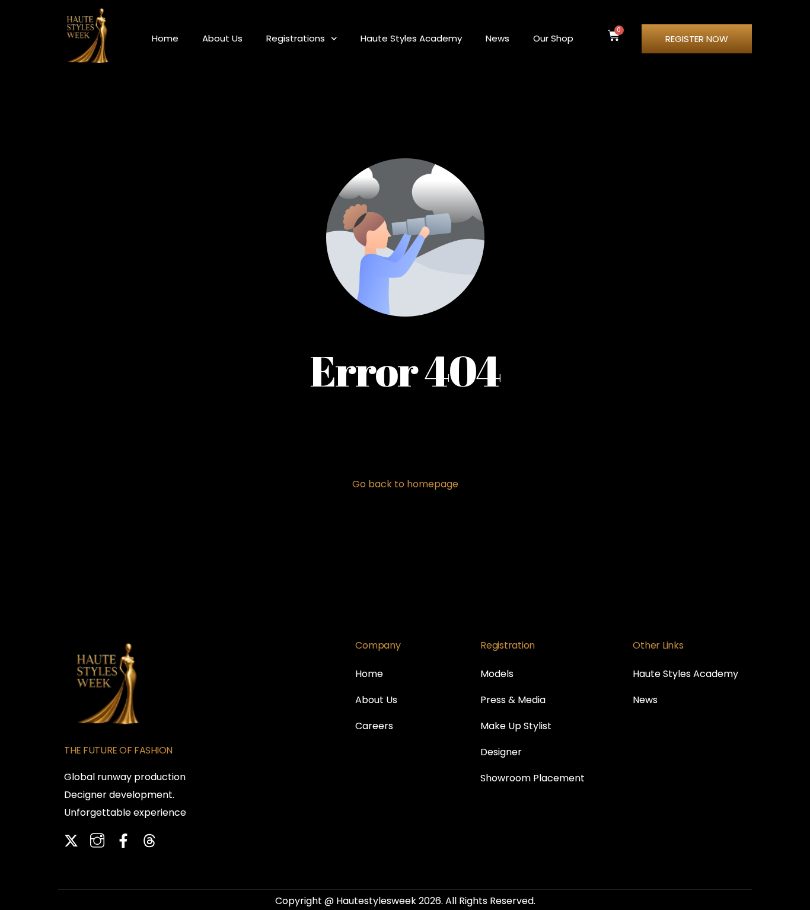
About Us (222, 38)
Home (165, 38)
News (497, 38)
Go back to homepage (405, 484)
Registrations (295, 38)
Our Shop (553, 38)
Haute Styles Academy (411, 38)
